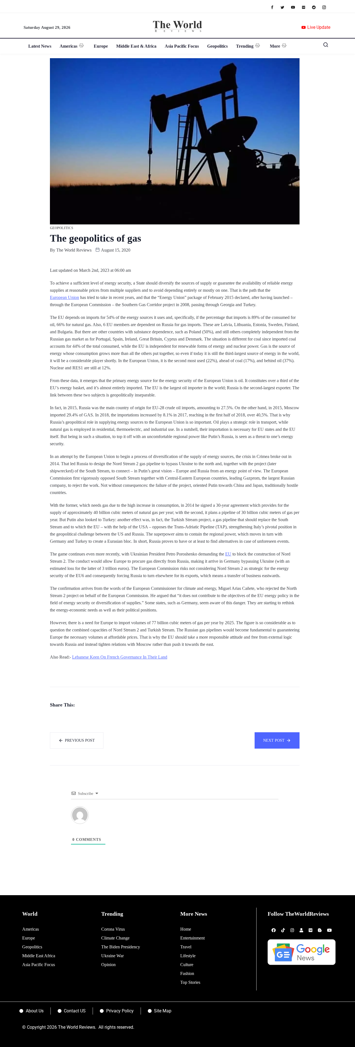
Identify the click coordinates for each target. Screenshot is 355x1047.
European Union (64, 297)
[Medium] (306, 7)
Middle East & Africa (136, 46)
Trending (244, 46)
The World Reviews (74, 250)
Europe (101, 46)
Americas (68, 46)
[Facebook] (275, 7)
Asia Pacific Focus (182, 46)
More (275, 46)
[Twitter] (285, 7)
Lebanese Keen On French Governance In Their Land (119, 657)
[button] (323, 46)
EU (228, 554)
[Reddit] (316, 7)
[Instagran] (326, 7)
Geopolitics (217, 46)
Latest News (39, 46)
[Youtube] (296, 7)
